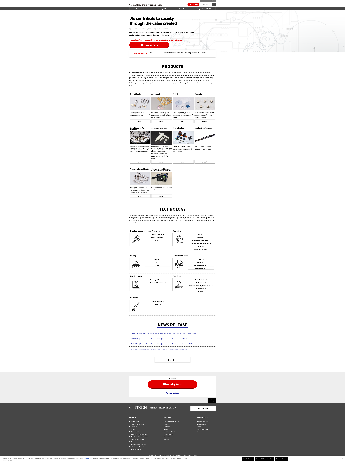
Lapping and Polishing (200, 249)
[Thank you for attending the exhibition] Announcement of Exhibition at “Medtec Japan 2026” (165, 344)
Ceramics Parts (135, 431)
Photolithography (157, 238)
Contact (195, 4)
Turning (200, 235)
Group (199, 426)
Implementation (157, 301)
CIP (157, 262)
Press (157, 265)
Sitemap (151, 455)
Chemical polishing (200, 265)
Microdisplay (178, 128)
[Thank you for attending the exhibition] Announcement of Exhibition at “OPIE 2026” (163, 338)
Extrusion (157, 259)
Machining (167, 426)
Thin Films (167, 436)
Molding (166, 429)
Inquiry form (151, 44)
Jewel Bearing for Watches (137, 129)
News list (171, 360)
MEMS (175, 94)
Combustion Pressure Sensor (203, 129)
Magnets (198, 94)
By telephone (174, 393)
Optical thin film (200, 280)
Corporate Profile (203, 9)
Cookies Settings (192, 455)
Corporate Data (201, 424)
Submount (155, 94)
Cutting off (200, 246)
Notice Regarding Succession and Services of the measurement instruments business (163, 349)
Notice (184, 455)
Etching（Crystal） (157, 235)
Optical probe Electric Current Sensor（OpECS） (161, 170)
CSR (198, 431)
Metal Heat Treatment (157, 283)
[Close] (342, 459)
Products (139, 9)
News (180, 9)
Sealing (157, 304)
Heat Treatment (168, 434)
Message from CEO (202, 421)
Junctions (166, 439)
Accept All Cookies (281, 459)
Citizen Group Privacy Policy (166, 455)
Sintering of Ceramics (157, 280)
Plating (200, 259)
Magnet (133, 441)
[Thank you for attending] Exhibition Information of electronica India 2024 (186, 53)
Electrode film (200, 283)
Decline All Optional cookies (264, 459)
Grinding (200, 238)
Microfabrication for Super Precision (171, 423)
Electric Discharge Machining (200, 243)
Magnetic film (200, 289)
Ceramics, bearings (159, 128)
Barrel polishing (200, 268)
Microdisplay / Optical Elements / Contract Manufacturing (140, 438)
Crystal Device (135, 421)
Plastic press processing (200, 240)
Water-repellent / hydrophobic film (200, 286)
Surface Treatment (169, 431)
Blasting (200, 262)
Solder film (200, 292)
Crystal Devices (136, 94)
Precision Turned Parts (139, 169)
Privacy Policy (177, 455)
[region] (172, 459)
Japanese (204, 1)
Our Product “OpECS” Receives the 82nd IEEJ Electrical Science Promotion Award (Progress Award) (167, 333)
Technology (160, 9)
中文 (212, 1)
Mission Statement (202, 429)
